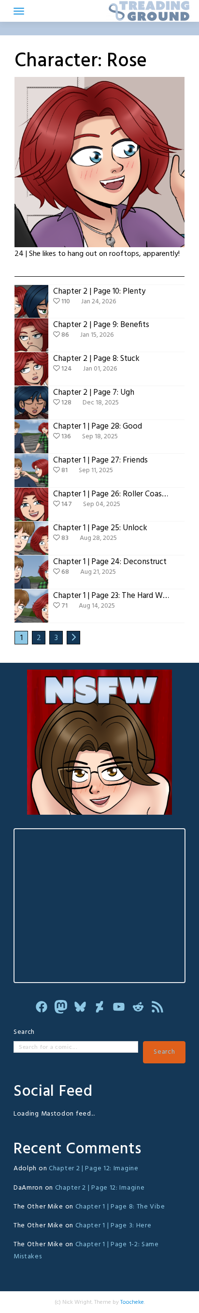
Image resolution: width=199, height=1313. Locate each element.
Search (24, 1032)
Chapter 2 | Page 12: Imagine (94, 1168)
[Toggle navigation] (19, 11)
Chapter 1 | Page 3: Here (113, 1225)
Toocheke (132, 1302)
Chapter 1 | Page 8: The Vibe (120, 1206)
